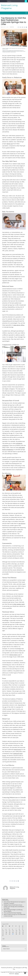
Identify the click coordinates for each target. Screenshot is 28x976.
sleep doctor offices (18, 325)
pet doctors (22, 523)
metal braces (17, 749)
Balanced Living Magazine (14, 887)
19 (9, 932)
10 (2, 931)
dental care (10, 143)
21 (16, 932)
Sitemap (17, 973)
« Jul (3, 938)
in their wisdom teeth (18, 604)
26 (9, 934)
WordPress (10, 967)
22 (19, 932)
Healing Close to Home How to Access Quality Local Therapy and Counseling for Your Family (14, 906)
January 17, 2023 (5, 27)
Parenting (12, 27)
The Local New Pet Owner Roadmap (12, 913)
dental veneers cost (14, 655)
